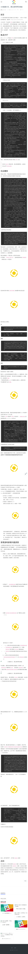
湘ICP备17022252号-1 (14, 950)
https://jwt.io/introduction (17, 19)
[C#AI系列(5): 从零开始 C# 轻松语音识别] (21, 913)
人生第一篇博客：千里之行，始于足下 (11, 924)
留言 (12, 947)
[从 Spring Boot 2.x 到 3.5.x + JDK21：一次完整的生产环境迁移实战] (7, 934)
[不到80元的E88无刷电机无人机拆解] (21, 905)
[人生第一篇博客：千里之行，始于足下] (7, 921)
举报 (25, 880)
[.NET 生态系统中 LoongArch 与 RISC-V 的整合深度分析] (7, 907)
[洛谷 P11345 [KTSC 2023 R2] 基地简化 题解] (21, 923)
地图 (15, 947)
